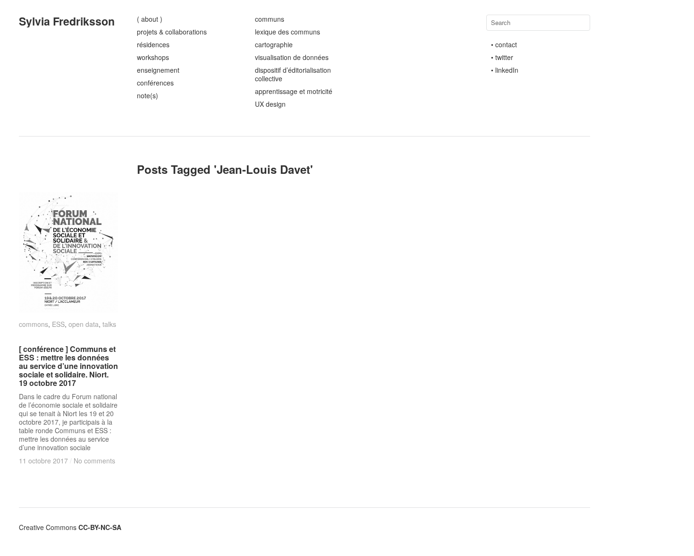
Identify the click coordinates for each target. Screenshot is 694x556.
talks (109, 324)
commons (33, 324)
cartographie (274, 44)
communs (269, 19)
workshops (153, 57)
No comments (94, 460)
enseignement (158, 70)
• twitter (502, 57)
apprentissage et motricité (293, 91)
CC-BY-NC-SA (99, 527)
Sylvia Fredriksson (67, 21)
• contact (504, 44)
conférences (155, 82)
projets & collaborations (172, 31)
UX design (270, 104)
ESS (58, 324)
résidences (153, 44)
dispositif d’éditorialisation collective (293, 74)
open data (83, 324)
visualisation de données (292, 57)
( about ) (149, 19)
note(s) (147, 95)
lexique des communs (287, 31)
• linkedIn (504, 70)
